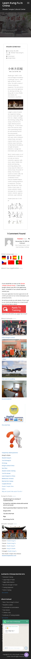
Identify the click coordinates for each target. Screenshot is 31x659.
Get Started (5, 592)
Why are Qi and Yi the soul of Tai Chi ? (12, 491)
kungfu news (11, 58)
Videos (3, 489)
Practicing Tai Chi (8, 519)
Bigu (4, 516)
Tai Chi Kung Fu (6, 460)
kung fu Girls (7, 511)
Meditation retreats (8, 478)
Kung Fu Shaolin (11, 548)
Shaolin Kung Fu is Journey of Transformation (12, 499)
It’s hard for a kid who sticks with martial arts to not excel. (15, 504)
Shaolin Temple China (7, 486)
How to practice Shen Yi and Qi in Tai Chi (15, 508)
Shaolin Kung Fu (11, 541)
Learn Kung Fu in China (8, 476)
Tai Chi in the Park (8, 513)
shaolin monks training (8, 471)
